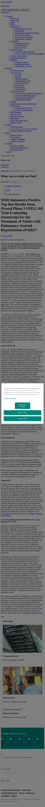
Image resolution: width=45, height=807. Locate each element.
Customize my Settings (22, 405)
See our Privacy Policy (10, 398)
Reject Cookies (22, 412)
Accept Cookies (22, 418)
